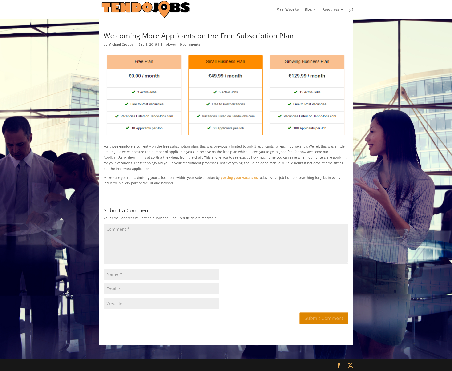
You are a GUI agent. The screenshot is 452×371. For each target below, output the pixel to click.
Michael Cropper (121, 44)
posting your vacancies (239, 177)
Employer (168, 44)
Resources (331, 10)
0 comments (190, 44)
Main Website (287, 10)
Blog (308, 10)
